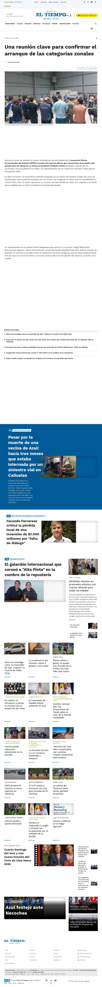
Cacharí (43, 2)
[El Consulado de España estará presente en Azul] (39, 688)
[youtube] (91, 2)
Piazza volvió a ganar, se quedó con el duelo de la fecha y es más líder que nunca (39, 358)
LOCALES (20, 23)
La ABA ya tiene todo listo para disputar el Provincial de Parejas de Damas (83, 867)
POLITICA (75, 23)
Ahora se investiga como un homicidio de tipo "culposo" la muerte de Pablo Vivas (39, 334)
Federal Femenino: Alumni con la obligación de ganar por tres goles (83, 924)
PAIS (6, 960)
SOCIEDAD (28, 23)
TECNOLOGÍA (33, 960)
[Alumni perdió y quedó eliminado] (14, 809)
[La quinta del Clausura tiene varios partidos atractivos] (63, 774)
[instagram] (95, 2)
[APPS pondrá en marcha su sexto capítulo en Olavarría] (14, 774)
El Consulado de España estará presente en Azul (37, 703)
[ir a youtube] (55, 980)
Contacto (83, 960)
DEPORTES (36, 23)
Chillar (63, 2)
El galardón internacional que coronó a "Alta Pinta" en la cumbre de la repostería (39, 353)
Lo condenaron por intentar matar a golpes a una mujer (38, 663)
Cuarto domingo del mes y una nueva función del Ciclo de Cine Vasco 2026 (17, 857)
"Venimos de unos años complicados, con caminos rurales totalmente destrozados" (63, 752)
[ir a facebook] (46, 980)
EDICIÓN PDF (57, 960)
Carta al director (86, 953)
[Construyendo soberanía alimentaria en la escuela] (14, 733)
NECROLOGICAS (9, 963)
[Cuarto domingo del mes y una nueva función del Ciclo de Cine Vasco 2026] (54, 855)
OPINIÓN (54, 23)
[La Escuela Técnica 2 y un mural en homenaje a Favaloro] (39, 733)
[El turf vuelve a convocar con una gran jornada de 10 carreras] (39, 774)
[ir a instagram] (51, 983)
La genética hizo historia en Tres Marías (76, 635)
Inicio (6, 950)
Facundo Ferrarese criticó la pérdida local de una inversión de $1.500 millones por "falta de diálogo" (47, 347)
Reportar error (85, 956)
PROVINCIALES (57, 956)
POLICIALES (46, 23)
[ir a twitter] (51, 980)
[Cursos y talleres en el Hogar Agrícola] (63, 809)
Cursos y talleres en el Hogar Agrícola (61, 824)
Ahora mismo (10, 23)
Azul (36, 2)
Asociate (88, 15)
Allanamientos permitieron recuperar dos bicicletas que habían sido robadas (83, 852)
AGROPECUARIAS (65, 23)
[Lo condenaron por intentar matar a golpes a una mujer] (39, 648)
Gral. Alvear (53, 2)
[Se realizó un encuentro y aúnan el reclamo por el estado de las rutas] (14, 688)
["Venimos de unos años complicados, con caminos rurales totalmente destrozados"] (63, 733)
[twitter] (88, 2)
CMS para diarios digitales (82, 981)
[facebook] (84, 2)
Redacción (83, 950)
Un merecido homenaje (74, 626)
